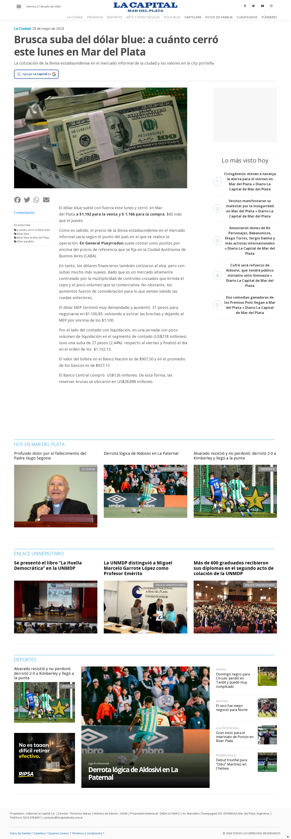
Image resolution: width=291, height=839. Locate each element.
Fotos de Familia (219, 17)
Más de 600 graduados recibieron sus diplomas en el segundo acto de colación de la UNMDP (234, 568)
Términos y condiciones (87, 833)
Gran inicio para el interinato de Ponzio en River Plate (235, 736)
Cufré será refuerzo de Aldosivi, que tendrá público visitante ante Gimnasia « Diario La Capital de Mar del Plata (245, 275)
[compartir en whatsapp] (38, 200)
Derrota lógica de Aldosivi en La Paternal (141, 453)
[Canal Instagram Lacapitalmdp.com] (271, 6)
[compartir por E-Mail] (47, 200)
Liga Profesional (98, 763)
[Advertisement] (245, 114)
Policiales (172, 17)
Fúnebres (269, 17)
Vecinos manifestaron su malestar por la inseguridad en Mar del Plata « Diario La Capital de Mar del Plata (245, 209)
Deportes (114, 17)
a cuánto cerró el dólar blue (33, 230)
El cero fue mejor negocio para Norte (232, 707)
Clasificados (247, 17)
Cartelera (192, 17)
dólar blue (22, 234)
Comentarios (24, 212)
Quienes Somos (58, 833)
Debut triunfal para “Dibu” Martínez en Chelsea (231, 764)
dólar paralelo (25, 241)
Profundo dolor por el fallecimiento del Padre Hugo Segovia (50, 456)
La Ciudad (75, 17)
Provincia (95, 17)
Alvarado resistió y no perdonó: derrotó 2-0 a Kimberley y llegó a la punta (235, 456)
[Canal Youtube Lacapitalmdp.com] (262, 6)
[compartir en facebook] (19, 200)
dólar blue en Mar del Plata (32, 237)
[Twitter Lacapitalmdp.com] (253, 6)
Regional (222, 701)
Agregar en (37, 74)
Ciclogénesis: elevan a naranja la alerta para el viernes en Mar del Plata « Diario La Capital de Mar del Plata (246, 181)
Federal (67, 686)
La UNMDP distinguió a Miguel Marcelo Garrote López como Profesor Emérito (138, 568)
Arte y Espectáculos (143, 17)
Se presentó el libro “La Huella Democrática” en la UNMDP (48, 565)
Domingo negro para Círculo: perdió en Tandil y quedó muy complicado (233, 680)
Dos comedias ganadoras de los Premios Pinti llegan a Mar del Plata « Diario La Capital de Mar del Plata (245, 305)
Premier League (226, 755)
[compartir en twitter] (28, 200)
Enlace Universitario (80, 585)
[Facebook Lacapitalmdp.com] (245, 6)
